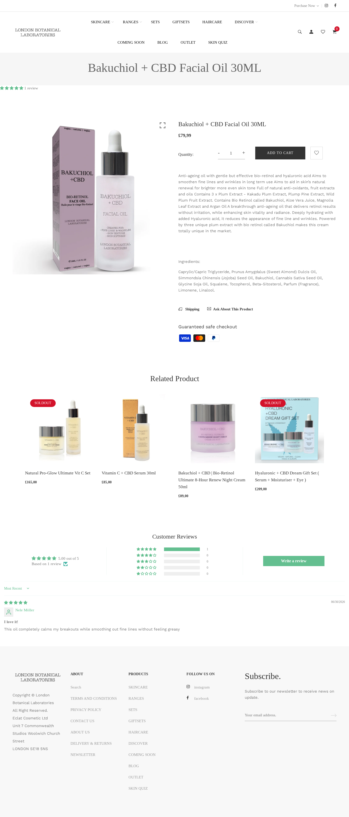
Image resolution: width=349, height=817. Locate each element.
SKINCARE (100, 22)
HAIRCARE (212, 22)
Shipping (192, 309)
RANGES (130, 22)
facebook (201, 698)
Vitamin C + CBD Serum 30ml (129, 473)
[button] (12, 88)
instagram (202, 687)
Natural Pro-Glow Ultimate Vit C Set (57, 473)
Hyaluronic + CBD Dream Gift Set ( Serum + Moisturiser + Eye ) (287, 476)
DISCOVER (244, 22)
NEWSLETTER (83, 755)
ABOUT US (80, 732)
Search (76, 687)
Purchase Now (304, 6)
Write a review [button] (294, 561)
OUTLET (188, 42)
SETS (155, 22)
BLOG (162, 42)
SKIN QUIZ (217, 42)
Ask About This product (233, 309)
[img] (15, 603)
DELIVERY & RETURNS (91, 743)
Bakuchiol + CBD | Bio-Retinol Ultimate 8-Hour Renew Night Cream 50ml (211, 480)
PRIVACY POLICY (86, 710)
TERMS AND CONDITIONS (94, 698)
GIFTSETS (181, 22)
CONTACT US (82, 721)
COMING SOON (131, 42)
